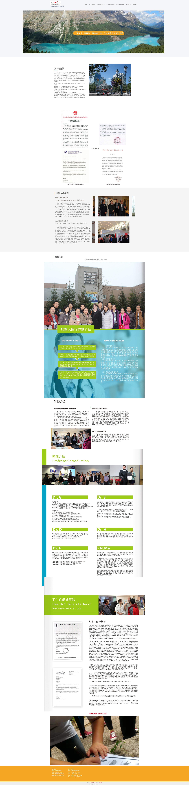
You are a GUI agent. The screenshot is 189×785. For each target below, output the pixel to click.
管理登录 (100, 782)
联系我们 (135, 4)
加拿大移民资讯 (110, 4)
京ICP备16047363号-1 (94, 784)
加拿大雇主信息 (101, 4)
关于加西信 (92, 4)
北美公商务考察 (120, 4)
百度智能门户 (93, 782)
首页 (86, 4)
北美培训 (128, 4)
